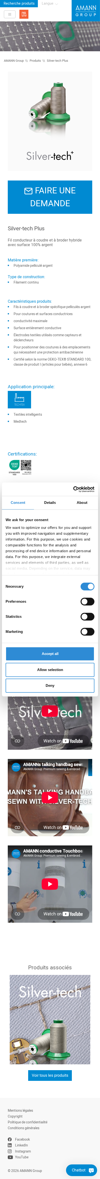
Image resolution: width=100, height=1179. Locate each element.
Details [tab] (50, 502)
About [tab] (82, 502)
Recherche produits (19, 3)
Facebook (22, 1139)
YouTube (21, 1157)
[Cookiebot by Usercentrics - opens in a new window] (73, 489)
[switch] (87, 601)
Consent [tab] (18, 502)
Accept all (50, 654)
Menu (10, 14)
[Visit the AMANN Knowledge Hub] (23, 14)
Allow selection (50, 670)
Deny (50, 685)
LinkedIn (21, 1145)
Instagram (23, 1151)
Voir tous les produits (50, 1075)
